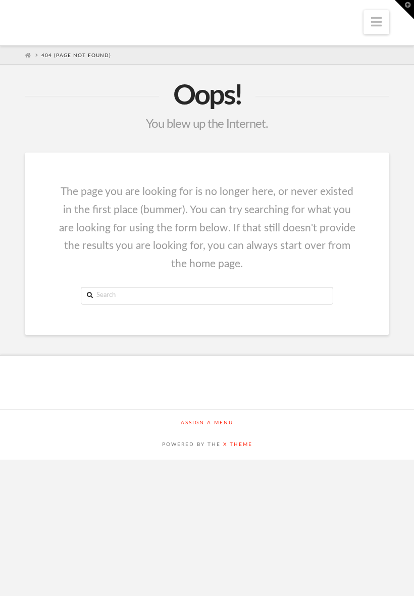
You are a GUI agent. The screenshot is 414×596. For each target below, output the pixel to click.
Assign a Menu (207, 422)
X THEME (237, 444)
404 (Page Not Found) (76, 55)
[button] (376, 22)
